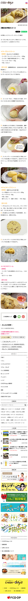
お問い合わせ (5, 547)
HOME (5, 588)
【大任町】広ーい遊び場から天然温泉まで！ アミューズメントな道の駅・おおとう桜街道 (18, 447)
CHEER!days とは (7, 541)
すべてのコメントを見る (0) (18, 337)
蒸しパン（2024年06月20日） (10, 349)
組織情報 (4, 544)
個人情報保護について (8, 551)
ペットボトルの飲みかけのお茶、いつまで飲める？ (18, 462)
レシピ (10, 456)
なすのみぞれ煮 (13, 455)
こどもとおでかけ (13, 435)
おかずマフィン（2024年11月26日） (12, 346)
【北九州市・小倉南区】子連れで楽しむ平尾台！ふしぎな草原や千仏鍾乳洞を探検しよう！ (18, 432)
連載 (2, 390)
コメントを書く (6, 337)
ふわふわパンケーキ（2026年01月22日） (13, 344)
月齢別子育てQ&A (6, 396)
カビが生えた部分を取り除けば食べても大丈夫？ (18, 440)
